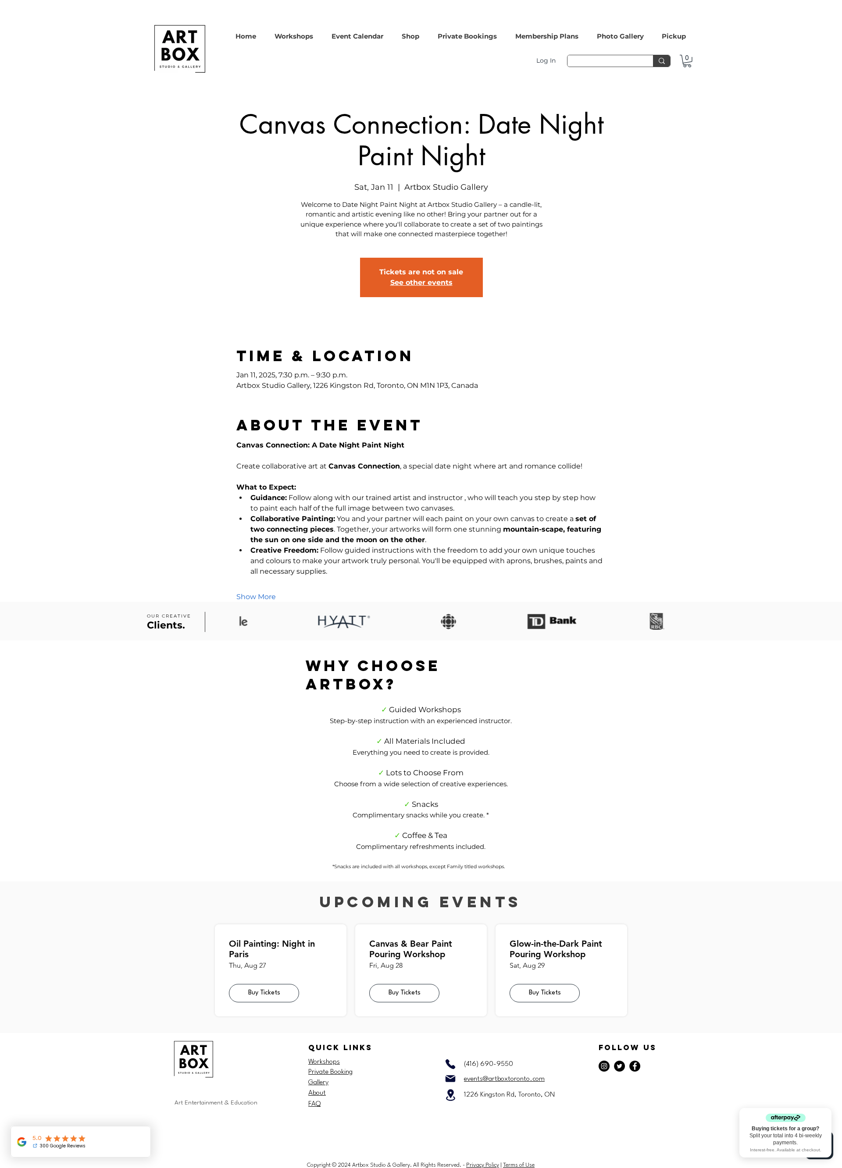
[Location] (450, 1095)
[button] (410, 32)
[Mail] (450, 1078)
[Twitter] (619, 1066)
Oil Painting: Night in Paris (272, 948)
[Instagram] (604, 1066)
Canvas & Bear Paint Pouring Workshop (410, 948)
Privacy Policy (482, 1165)
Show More (256, 597)
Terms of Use (519, 1165)
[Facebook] (634, 1066)
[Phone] (450, 1064)
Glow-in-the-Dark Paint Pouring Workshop (556, 948)
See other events (421, 282)
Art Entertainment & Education (216, 1103)
